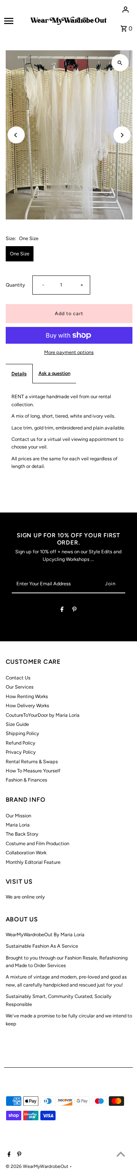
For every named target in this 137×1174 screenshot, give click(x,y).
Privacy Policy (21, 752)
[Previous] (16, 135)
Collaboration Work (26, 852)
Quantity (15, 285)
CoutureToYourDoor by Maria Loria (43, 715)
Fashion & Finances (26, 780)
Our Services (19, 687)
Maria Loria (18, 825)
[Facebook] (62, 611)
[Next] (122, 135)
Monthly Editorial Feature (33, 862)
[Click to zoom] (120, 62)
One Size (19, 253)
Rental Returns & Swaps (32, 761)
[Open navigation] (14, 20)
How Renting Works (27, 696)
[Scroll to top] (120, 1154)
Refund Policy (20, 743)
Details (19, 373)
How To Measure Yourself (33, 771)
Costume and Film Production (37, 843)
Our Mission (18, 815)
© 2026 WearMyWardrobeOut (38, 1166)
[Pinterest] (74, 611)
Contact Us (18, 678)
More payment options (69, 352)
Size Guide (17, 724)
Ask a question (54, 373)
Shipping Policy (22, 733)
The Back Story (22, 834)
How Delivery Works (27, 705)
